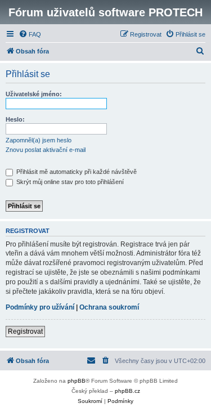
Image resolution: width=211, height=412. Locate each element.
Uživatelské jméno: (34, 94)
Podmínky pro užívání (40, 307)
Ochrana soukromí (109, 307)
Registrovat (25, 331)
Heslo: (15, 119)
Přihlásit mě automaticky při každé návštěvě (76, 171)
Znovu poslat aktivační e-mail (46, 149)
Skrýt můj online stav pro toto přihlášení (69, 181)
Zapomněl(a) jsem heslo (38, 140)
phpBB (77, 381)
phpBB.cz (127, 391)
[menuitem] (30, 34)
